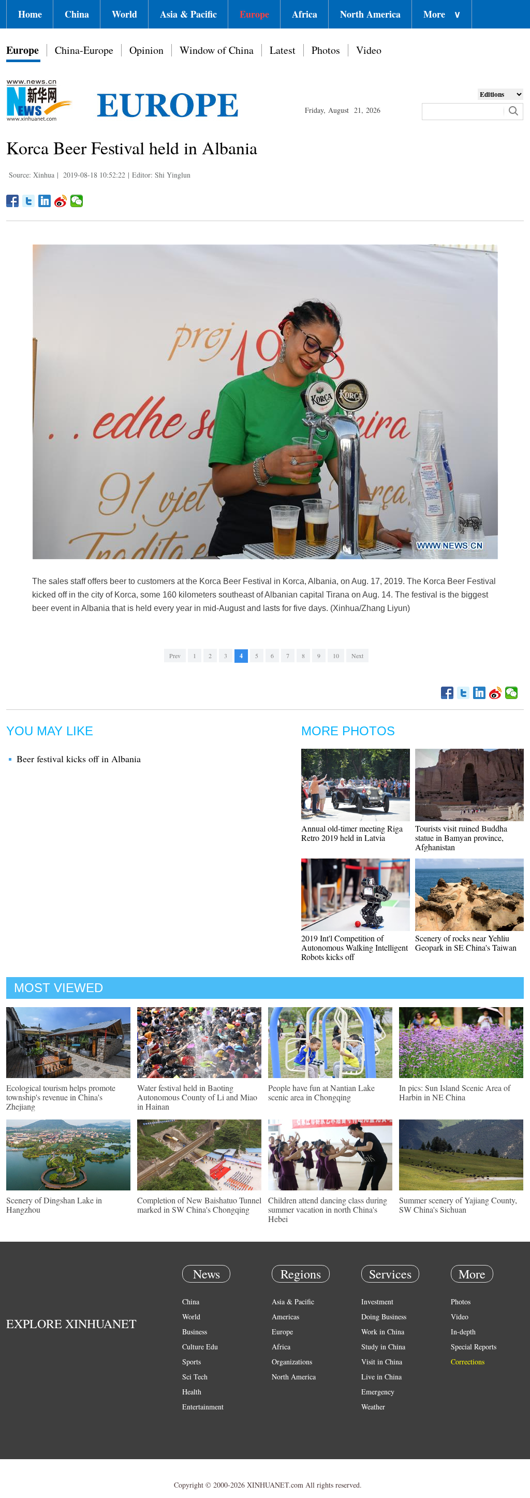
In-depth (463, 1331)
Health (191, 1392)
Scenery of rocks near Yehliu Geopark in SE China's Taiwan (466, 943)
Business (194, 1331)
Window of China (217, 50)
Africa (304, 14)
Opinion (146, 50)
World (124, 14)
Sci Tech (195, 1376)
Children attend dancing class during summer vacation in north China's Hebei (327, 1209)
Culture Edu (200, 1346)
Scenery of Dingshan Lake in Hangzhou (54, 1205)
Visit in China (381, 1361)
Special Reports (473, 1346)
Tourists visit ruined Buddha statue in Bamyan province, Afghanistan (461, 837)
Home (30, 14)
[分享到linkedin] (44, 201)
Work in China (382, 1331)
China (77, 14)
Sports (191, 1361)
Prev (175, 655)
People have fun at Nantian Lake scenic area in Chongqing (321, 1092)
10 (336, 655)
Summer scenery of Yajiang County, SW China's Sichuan (458, 1205)
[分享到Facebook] (12, 201)
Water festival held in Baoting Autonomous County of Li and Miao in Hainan (197, 1097)
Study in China (383, 1346)
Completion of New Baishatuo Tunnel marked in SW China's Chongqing (199, 1205)
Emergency (377, 1392)
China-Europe (84, 50)
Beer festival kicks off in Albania (79, 758)
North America (370, 14)
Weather (373, 1407)
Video (368, 50)
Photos (326, 50)
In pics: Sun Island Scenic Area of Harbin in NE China (454, 1092)
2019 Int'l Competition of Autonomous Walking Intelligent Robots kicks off (354, 947)
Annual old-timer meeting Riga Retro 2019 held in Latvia (352, 833)
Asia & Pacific (188, 14)
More (442, 14)
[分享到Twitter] (28, 201)
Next (357, 655)
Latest (283, 50)
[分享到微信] (76, 201)
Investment (377, 1301)
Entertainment (203, 1407)
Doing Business (383, 1316)
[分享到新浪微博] (60, 201)
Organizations (292, 1361)
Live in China (381, 1376)
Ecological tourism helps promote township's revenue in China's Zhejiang (60, 1097)
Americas (285, 1316)
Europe (254, 14)
